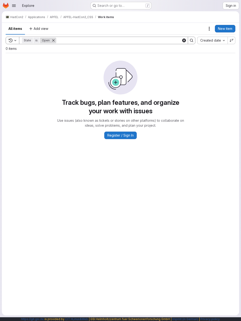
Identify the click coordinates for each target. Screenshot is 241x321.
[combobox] (212, 40)
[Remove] (53, 40)
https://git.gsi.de (32, 319)
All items (15, 29)
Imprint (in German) (185, 319)
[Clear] (184, 40)
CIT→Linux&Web (76, 319)
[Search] (191, 40)
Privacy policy (210, 319)
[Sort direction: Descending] (231, 40)
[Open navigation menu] (14, 5)
